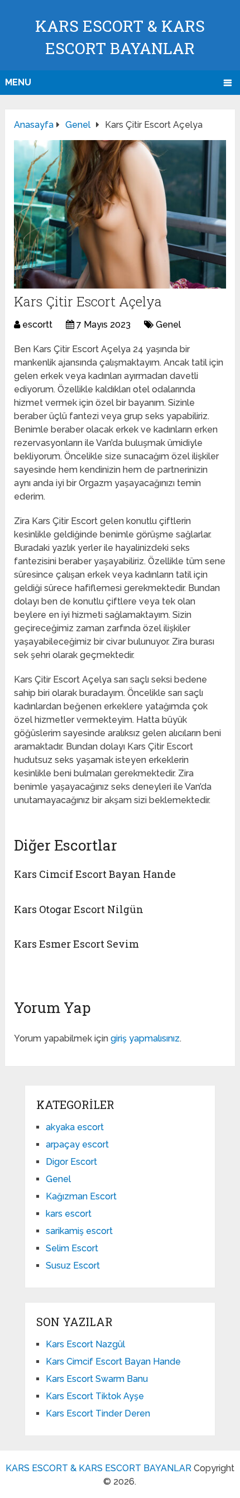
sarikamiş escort (79, 1231)
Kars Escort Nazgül (85, 1344)
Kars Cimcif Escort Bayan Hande (95, 874)
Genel (168, 324)
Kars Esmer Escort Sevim (76, 943)
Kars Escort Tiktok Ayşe (95, 1396)
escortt (37, 324)
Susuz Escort (73, 1265)
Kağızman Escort (81, 1196)
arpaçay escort (77, 1144)
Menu (18, 82)
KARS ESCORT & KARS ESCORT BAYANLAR (98, 1468)
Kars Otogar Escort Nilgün (78, 909)
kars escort (69, 1213)
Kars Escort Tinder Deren (98, 1413)
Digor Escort (71, 1161)
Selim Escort (72, 1248)
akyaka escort (75, 1127)
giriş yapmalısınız (145, 1038)
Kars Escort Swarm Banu (97, 1379)
